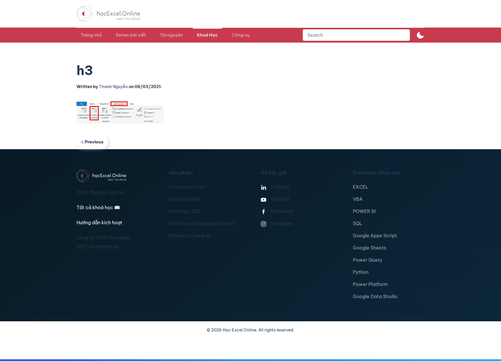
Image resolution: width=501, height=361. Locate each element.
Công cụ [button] (241, 35)
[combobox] (356, 35)
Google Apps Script (375, 235)
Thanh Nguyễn (113, 86)
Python (361, 272)
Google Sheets (369, 248)
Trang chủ (91, 35)
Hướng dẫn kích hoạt (99, 222)
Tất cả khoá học (98, 207)
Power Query (367, 260)
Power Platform (370, 284)
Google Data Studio (375, 296)
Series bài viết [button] (131, 35)
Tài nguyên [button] (171, 35)
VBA (358, 199)
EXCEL (361, 187)
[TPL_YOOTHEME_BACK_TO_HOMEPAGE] (114, 14)
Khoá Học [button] (207, 35)
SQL (357, 223)
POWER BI (364, 211)
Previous (94, 142)
